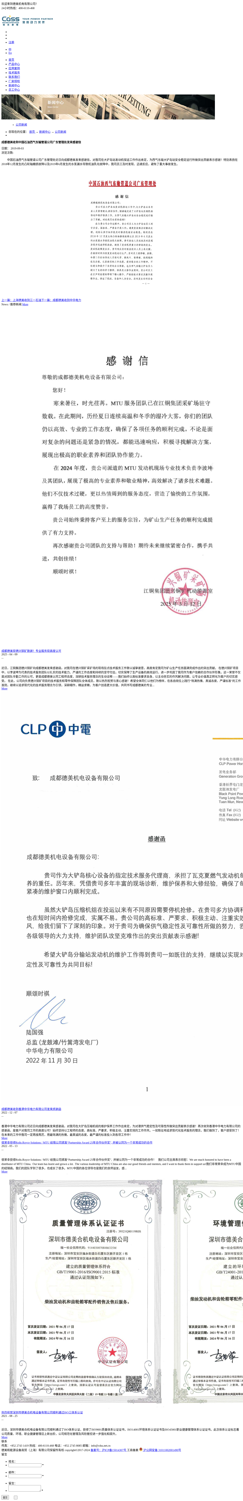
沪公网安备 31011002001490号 (162, 1450)
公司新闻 (60, 131)
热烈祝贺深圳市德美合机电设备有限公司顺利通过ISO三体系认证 (42, 1412)
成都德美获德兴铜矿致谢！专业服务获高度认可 (31, 650)
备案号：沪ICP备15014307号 (109, 1450)
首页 (11, 59)
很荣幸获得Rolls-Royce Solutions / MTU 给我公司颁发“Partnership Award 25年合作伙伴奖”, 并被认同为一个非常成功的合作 (76, 1142)
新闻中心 (45, 131)
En (10, 52)
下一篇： (61, 300)
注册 (11, 42)
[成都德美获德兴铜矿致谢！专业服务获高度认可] (120, 647)
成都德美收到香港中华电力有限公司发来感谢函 (31, 1109)
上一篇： (21, 300)
